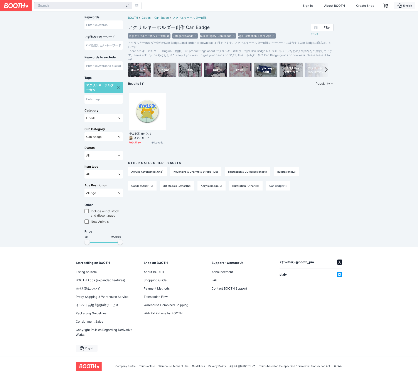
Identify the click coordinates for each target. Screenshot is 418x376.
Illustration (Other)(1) (245, 185)
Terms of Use (147, 366)
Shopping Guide (155, 280)
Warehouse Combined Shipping (166, 305)
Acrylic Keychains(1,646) (147, 171)
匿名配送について (88, 288)
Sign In (308, 5)
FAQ (214, 280)
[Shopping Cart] (385, 5)
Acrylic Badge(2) (211, 185)
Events (89, 147)
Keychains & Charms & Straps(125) (196, 171)
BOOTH (133, 17)
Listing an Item (86, 272)
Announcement (222, 272)
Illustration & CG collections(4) (247, 171)
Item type (91, 166)
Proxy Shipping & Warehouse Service (102, 296)
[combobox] (83, 5)
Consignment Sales (89, 321)
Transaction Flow (156, 296)
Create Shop (365, 5)
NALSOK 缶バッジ (140, 133)
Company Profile (125, 366)
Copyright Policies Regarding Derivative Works (104, 332)
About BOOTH (334, 5)
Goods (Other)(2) (142, 185)
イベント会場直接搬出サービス (97, 305)
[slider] (87, 242)
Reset (314, 34)
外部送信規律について (242, 366)
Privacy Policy (217, 366)
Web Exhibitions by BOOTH (163, 313)
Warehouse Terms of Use (173, 366)
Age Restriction (95, 185)
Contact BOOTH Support (229, 288)
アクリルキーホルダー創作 (190, 17)
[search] (127, 6)
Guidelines (198, 366)
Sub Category (94, 129)
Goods (146, 17)
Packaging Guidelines (91, 313)
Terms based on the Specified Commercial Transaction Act (294, 366)
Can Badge (161, 17)
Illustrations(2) (286, 171)
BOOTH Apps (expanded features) (100, 280)
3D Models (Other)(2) (177, 185)
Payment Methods (157, 288)
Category (91, 110)
